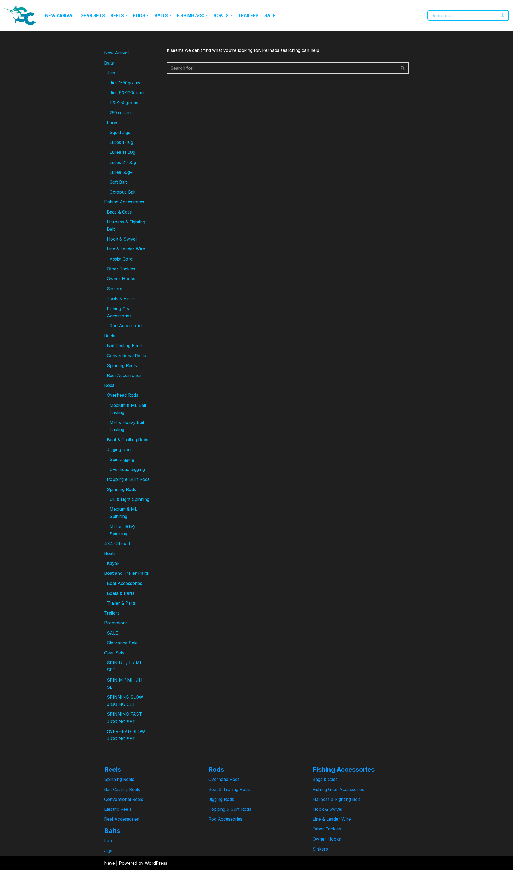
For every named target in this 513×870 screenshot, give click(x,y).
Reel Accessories (124, 375)
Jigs (111, 73)
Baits (109, 63)
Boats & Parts (120, 593)
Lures (112, 122)
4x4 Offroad (117, 543)
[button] (126, 15)
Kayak (113, 563)
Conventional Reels (126, 355)
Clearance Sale (122, 642)
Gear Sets (92, 15)
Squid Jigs (120, 132)
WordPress (156, 863)
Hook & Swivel (122, 239)
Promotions (116, 622)
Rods (109, 385)
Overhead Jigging (127, 469)
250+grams (121, 112)
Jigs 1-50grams (125, 82)
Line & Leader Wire (126, 248)
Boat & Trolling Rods (127, 439)
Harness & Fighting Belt (336, 799)
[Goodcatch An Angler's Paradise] (20, 15)
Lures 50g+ (121, 172)
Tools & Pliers (121, 298)
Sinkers (114, 288)
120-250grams (124, 102)
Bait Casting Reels (125, 345)
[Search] (503, 15)
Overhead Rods (122, 395)
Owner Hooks (121, 278)
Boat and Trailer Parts (126, 573)
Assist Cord (121, 259)
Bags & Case (119, 212)
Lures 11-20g (122, 152)
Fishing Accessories (124, 201)
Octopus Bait (122, 192)
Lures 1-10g (121, 142)
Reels (109, 335)
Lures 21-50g (123, 162)
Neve (109, 863)
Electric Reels (117, 809)
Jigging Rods (120, 449)
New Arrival (60, 15)
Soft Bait (118, 182)
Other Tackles (121, 268)
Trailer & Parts (121, 603)
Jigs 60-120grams (128, 92)
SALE (269, 15)
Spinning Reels (122, 365)
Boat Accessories (124, 583)
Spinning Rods (121, 489)
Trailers (248, 15)
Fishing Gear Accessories (338, 789)
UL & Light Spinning (129, 499)
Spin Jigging (122, 459)
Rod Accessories (126, 325)
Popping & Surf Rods (128, 479)
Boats (110, 553)
